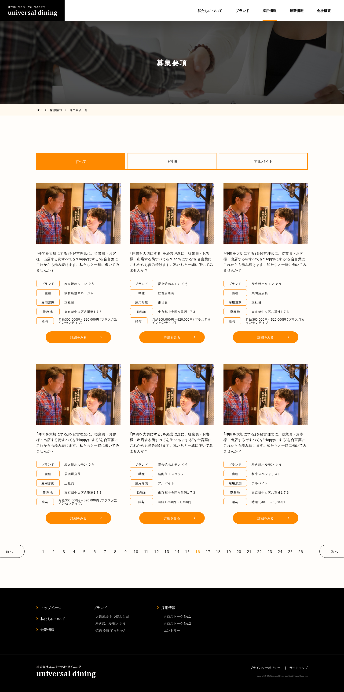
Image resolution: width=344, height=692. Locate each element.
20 (239, 551)
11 (146, 551)
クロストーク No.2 (177, 623)
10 (136, 551)
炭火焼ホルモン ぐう (110, 623)
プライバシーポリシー (265, 667)
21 (249, 551)
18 (218, 551)
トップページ (51, 607)
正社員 (172, 161)
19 (228, 551)
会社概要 (324, 10)
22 (259, 551)
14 (177, 551)
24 (280, 551)
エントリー (172, 630)
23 (269, 551)
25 (290, 551)
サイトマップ (298, 667)
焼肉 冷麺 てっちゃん (110, 630)
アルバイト (263, 161)
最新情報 (297, 10)
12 (156, 551)
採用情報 (168, 607)
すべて (80, 161)
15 (187, 551)
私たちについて (210, 10)
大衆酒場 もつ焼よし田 (112, 616)
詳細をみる (78, 337)
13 (167, 551)
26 (300, 551)
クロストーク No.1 (177, 616)
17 (208, 551)
